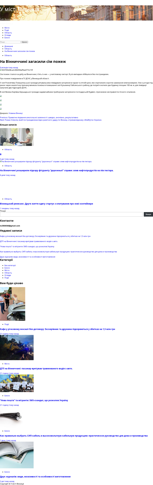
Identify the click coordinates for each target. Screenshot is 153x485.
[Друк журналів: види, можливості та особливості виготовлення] (17, 467)
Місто (7, 28)
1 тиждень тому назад (9, 208)
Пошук (3, 211)
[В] (17, 145)
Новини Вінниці (16, 113)
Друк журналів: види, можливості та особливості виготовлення (27, 257)
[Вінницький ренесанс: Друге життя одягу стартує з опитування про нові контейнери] (17, 194)
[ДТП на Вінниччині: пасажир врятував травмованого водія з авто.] (17, 359)
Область (8, 32)
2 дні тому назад (7, 159)
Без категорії (10, 265)
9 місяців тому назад (9, 67)
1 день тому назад (8, 440)
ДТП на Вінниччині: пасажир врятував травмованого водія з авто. (29, 241)
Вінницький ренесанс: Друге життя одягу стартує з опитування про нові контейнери (46, 203)
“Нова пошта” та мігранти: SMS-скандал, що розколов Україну (27, 246)
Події (6, 30)
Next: (51, 120)
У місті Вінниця (20, 9)
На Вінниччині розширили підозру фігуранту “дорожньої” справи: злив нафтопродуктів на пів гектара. (56, 170)
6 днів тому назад (7, 175)
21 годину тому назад (9, 333)
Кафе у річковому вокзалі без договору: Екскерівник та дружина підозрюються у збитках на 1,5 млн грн (45, 236)
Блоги (7, 37)
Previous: (39, 117)
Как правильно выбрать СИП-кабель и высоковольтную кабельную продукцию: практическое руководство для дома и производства (58, 251)
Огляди (7, 35)
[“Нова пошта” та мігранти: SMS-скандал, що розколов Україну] (17, 391)
